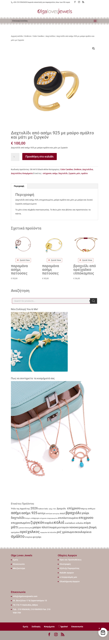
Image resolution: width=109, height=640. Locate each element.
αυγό (62, 513)
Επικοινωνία (19, 564)
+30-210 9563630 (20, 2)
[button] (93, 48)
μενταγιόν (63, 527)
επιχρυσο (86, 518)
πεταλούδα (52, 532)
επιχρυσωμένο (20, 522)
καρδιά (48, 522)
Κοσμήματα (27, 173)
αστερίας (56, 514)
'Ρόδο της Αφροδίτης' (20, 509)
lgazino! (64, 626)
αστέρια (49, 514)
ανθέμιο (91, 509)
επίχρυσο (47, 173)
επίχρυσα (43, 518)
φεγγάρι (37, 537)
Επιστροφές (65, 564)
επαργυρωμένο (52, 518)
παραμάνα (43, 532)
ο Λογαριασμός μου (68, 577)
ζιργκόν (72, 173)
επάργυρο (35, 518)
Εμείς (15, 560)
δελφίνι (28, 518)
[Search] (93, 301)
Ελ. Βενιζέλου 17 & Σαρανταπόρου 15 (30, 600)
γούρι (85, 513)
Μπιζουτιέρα (19, 568)
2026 (34, 508)
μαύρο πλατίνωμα (45, 527)
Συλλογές (36, 626)
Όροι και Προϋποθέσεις (70, 560)
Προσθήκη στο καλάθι (39, 156)
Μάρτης (84, 509)
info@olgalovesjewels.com (25, 596)
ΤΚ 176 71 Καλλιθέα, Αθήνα (25, 605)
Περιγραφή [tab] (19, 186)
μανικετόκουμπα (25, 528)
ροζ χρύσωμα (65, 532)
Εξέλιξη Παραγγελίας (69, 568)
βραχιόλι (61, 508)
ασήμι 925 (52, 509)
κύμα (87, 522)
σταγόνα (28, 537)
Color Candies (38, 36)
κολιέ (59, 522)
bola (46, 509)
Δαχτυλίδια (50, 36)
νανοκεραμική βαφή (83, 527)
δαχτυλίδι (63, 173)
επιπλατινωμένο (68, 518)
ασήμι (55, 173)
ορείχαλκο (15, 532)
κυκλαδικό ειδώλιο (74, 523)
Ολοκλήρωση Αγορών (70, 581)
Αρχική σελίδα (17, 36)
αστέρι (42, 513)
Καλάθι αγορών (67, 573)
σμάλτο (84, 173)
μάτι (78, 173)
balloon (41, 509)
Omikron (27, 36)
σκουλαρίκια (82, 532)
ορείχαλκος (30, 532)
